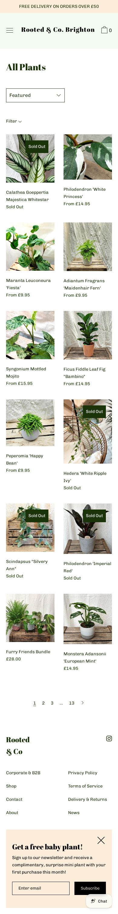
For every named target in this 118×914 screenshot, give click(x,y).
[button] (106, 30)
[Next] (82, 703)
